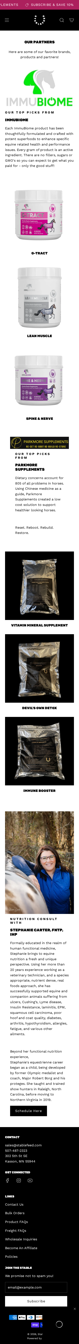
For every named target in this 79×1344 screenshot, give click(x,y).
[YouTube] (30, 1180)
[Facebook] (8, 1180)
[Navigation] (7, 20)
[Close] (74, 1308)
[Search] (62, 20)
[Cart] (71, 20)
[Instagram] (19, 1180)
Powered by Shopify (39, 1338)
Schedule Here (28, 1111)
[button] (59, 1324)
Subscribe (36, 1301)
